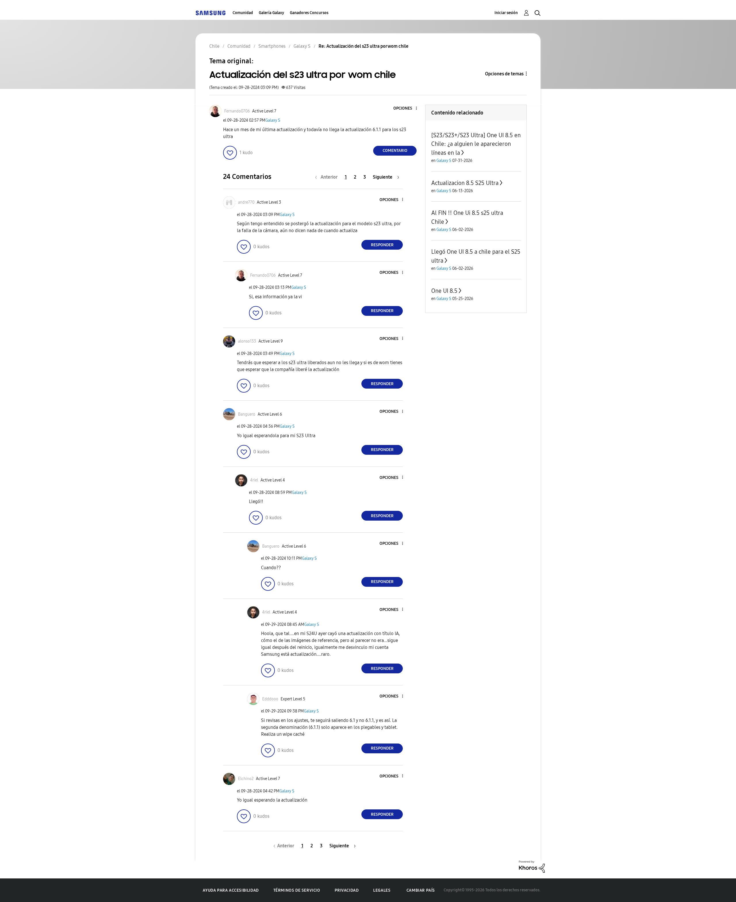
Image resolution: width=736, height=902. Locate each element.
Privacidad (347, 890)
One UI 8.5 (444, 290)
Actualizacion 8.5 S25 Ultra (465, 182)
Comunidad (243, 12)
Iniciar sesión (506, 12)
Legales (381, 890)
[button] (407, 108)
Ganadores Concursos (309, 12)
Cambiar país (421, 890)
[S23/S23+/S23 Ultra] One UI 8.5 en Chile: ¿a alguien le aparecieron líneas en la (476, 144)
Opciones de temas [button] (504, 74)
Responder (382, 244)
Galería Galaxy (271, 12)
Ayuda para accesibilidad (230, 890)
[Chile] (210, 13)
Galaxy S (272, 120)
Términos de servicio (296, 890)
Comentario (395, 150)
